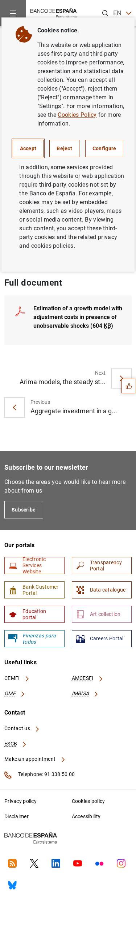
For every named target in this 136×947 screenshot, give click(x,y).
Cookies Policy (77, 114)
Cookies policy (88, 801)
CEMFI (12, 678)
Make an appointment (30, 759)
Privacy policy (20, 801)
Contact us (17, 728)
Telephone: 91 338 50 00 (46, 774)
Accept (28, 148)
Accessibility (86, 816)
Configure (104, 148)
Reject (64, 148)
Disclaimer (16, 816)
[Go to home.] (53, 12)
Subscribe (24, 510)
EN (117, 13)
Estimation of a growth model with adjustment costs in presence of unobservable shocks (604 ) (77, 317)
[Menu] (13, 13)
